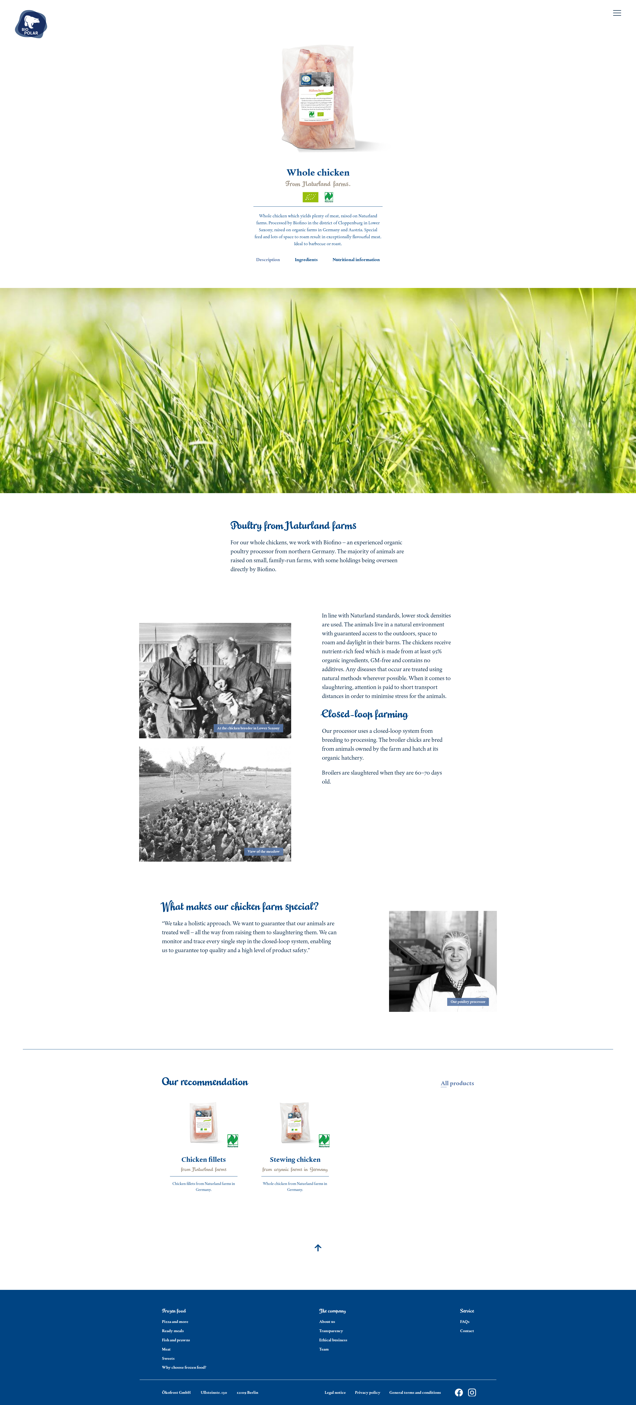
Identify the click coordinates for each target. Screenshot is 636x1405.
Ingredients (306, 259)
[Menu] (617, 14)
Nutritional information (356, 259)
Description (268, 259)
